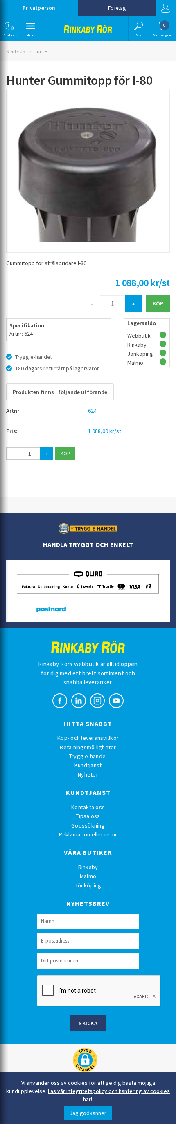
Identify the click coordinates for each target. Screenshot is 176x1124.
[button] (9, 28)
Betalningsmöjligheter (88, 747)
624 (92, 410)
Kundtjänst (88, 765)
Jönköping (87, 885)
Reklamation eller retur (88, 834)
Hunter (41, 51)
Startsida (15, 51)
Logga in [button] (166, 8)
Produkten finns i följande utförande (60, 392)
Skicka (88, 1023)
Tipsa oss (88, 816)
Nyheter (88, 774)
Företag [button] (117, 7)
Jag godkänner (88, 1113)
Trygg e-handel (88, 756)
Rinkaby (88, 867)
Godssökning (88, 825)
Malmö (88, 876)
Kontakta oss (88, 807)
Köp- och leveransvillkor (88, 737)
